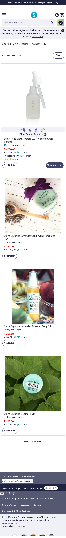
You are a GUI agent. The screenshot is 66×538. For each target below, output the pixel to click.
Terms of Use (20, 526)
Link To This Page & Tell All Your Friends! (23, 488)
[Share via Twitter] (10, 494)
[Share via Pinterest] (14, 494)
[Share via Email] (2, 494)
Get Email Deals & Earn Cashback (19, 476)
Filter (59, 55)
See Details (9, 166)
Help (14, 499)
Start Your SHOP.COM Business (16, 511)
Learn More (37, 36)
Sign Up (28, 481)
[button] (11, 505)
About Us (6, 499)
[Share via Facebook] (6, 493)
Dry (44, 44)
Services (49, 499)
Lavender (35, 44)
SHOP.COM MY (9, 44)
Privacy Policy (7, 526)
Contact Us (23, 499)
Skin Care (23, 44)
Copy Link (50, 488)
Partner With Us (36, 499)
